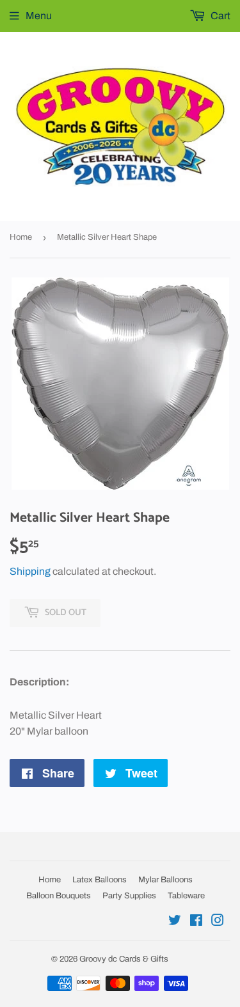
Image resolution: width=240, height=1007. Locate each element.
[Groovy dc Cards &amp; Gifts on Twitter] (174, 921)
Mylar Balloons (165, 879)
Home (21, 237)
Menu (39, 15)
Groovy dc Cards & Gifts (123, 959)
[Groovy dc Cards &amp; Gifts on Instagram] (217, 921)
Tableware (186, 895)
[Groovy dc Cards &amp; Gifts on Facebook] (196, 921)
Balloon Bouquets (58, 895)
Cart (219, 15)
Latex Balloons (99, 879)
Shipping (30, 571)
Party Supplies (129, 895)
